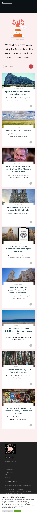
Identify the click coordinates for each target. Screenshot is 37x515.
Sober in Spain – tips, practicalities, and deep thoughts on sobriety (18, 289)
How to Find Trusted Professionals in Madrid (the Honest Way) (18, 248)
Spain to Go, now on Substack (18, 130)
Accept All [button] (17, 511)
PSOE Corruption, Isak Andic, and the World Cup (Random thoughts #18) (18, 168)
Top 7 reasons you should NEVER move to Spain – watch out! (18, 331)
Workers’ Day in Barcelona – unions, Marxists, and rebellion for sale (18, 410)
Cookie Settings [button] (7, 511)
